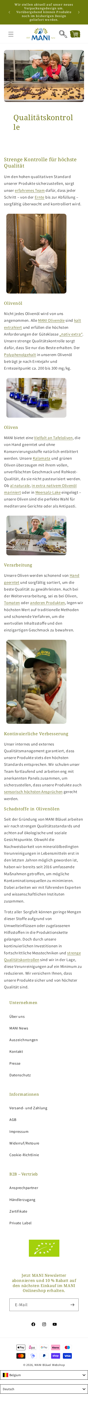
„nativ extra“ (70, 334)
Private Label (20, 1223)
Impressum (18, 1131)
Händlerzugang (22, 1199)
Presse (15, 1063)
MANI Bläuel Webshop (49, 1365)
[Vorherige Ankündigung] (9, 12)
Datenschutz (20, 1075)
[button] (11, 34)
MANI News (18, 1028)
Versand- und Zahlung (28, 1108)
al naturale (20, 485)
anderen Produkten (47, 602)
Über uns (17, 1016)
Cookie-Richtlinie (24, 1154)
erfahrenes (25, 190)
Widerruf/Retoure (24, 1143)
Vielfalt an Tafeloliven (53, 437)
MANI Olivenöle (51, 320)
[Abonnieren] (72, 1304)
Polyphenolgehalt (20, 354)
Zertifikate (18, 1211)
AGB (12, 1119)
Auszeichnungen (23, 1039)
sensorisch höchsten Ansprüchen (33, 791)
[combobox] (44, 1375)
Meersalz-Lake (48, 492)
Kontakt (16, 1051)
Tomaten (12, 602)
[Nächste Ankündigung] (79, 12)
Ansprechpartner (23, 1187)
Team (40, 190)
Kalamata (42, 458)
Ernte (39, 197)
